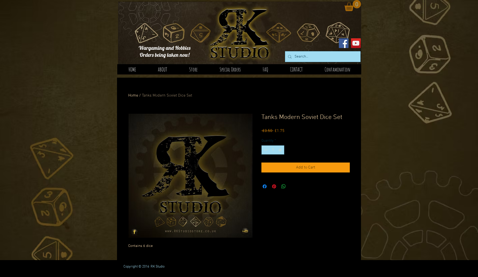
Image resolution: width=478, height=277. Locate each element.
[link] (352, 5)
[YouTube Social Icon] (356, 43)
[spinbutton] (272, 150)
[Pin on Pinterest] (274, 186)
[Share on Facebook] (265, 186)
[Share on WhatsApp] (284, 186)
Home (133, 95)
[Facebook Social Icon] (344, 43)
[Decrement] (265, 150)
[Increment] (280, 150)
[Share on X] (293, 186)
